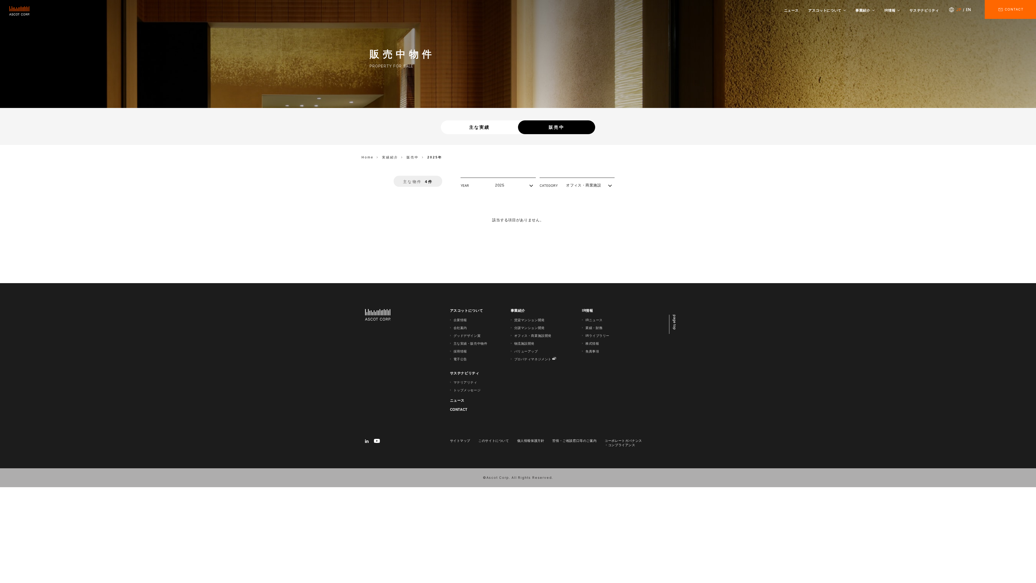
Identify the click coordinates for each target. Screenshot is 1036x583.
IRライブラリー (597, 336)
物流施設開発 (524, 343)
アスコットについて (824, 10)
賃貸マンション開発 (529, 320)
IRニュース (594, 320)
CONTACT (459, 410)
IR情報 (890, 10)
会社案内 (460, 328)
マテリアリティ (465, 382)
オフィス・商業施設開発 (533, 336)
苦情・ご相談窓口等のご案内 (574, 441)
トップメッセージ (467, 390)
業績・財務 (593, 328)
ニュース (791, 10)
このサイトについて (493, 441)
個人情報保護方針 (530, 441)
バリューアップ (526, 351)
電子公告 (460, 359)
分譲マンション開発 (529, 328)
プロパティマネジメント (533, 359)
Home (368, 157)
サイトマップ (460, 441)
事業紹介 (863, 10)
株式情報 (592, 343)
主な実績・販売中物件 (471, 343)
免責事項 (592, 351)
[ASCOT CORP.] (19, 11)
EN (968, 9)
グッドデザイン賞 (467, 336)
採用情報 (460, 351)
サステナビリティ (924, 10)
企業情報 (460, 320)
